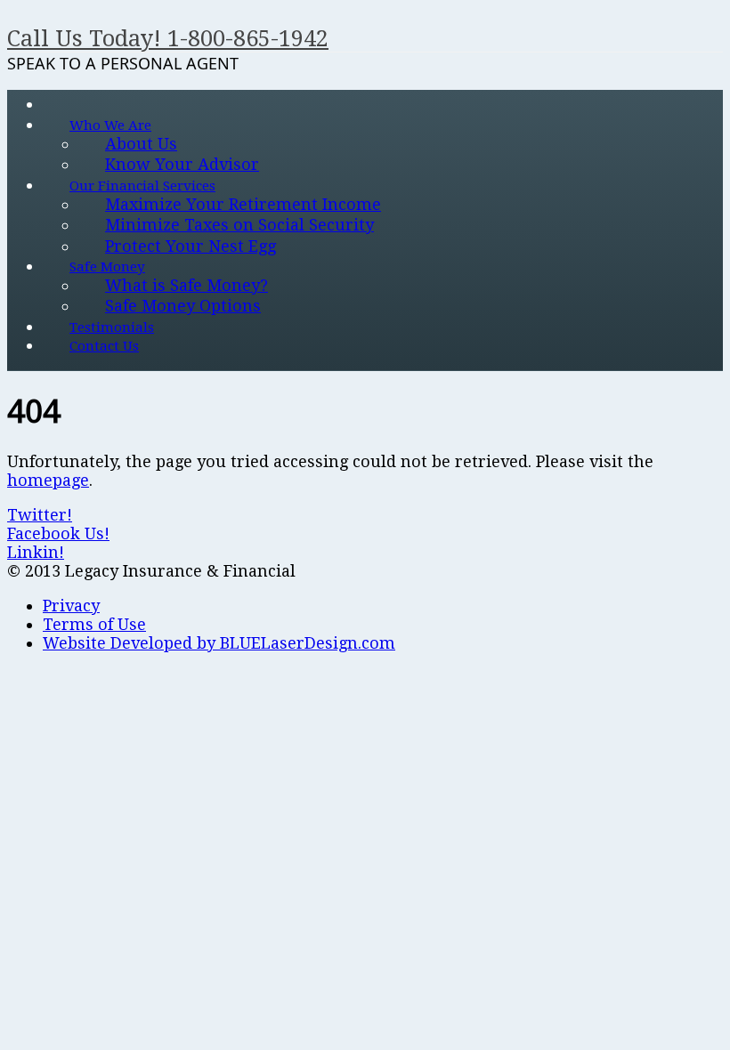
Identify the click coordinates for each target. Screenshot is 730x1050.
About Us (141, 143)
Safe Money (107, 267)
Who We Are (110, 125)
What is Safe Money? (186, 285)
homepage (48, 480)
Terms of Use (94, 624)
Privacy (71, 605)
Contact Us (104, 346)
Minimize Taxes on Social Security (239, 224)
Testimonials (111, 327)
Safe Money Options (183, 305)
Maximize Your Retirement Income (243, 204)
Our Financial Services (142, 186)
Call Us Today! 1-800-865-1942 (167, 39)
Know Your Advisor (182, 164)
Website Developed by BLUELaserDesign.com (219, 643)
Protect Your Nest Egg (190, 246)
